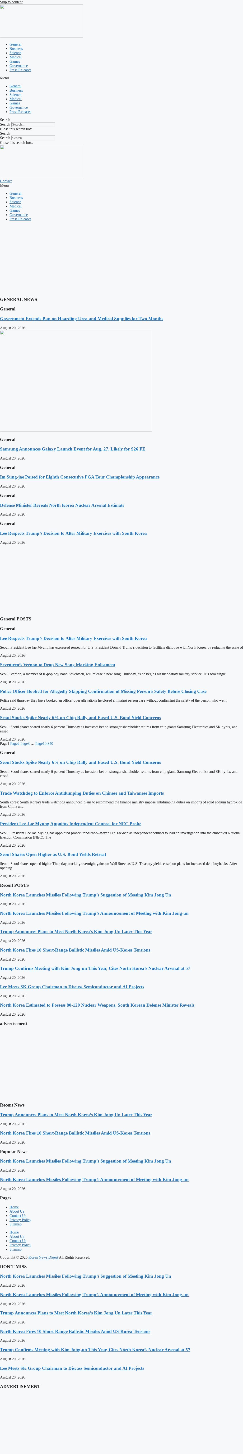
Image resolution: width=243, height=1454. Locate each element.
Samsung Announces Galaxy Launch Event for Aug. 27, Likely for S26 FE (72, 448)
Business (16, 49)
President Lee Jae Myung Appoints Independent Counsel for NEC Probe (70, 823)
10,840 (44, 743)
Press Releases (20, 70)
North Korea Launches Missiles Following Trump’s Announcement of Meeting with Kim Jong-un (94, 913)
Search (5, 124)
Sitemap (15, 1224)
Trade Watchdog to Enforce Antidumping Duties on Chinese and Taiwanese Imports (82, 793)
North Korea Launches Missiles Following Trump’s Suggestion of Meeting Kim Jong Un (85, 894)
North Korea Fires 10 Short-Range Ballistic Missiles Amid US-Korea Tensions (75, 949)
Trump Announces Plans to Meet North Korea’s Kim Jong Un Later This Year (76, 931)
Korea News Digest (43, 1257)
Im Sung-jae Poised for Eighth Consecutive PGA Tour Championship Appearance (79, 476)
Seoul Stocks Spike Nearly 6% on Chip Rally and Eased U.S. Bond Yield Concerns (80, 717)
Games (14, 61)
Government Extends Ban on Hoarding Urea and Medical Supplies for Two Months (81, 318)
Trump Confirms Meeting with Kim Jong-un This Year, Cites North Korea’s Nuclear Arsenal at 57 (95, 968)
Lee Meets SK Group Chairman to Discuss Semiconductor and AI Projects (72, 986)
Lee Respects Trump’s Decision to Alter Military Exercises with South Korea (73, 533)
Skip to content (11, 2)
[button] (121, 78)
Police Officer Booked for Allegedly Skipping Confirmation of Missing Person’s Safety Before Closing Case (103, 691)
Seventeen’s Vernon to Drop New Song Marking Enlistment (57, 664)
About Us (16, 1211)
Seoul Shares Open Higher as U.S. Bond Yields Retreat (53, 854)
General (15, 44)
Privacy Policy (20, 1220)
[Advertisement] (121, 258)
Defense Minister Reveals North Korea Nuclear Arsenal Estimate (62, 505)
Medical (15, 57)
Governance (18, 66)
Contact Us (17, 1216)
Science (15, 53)
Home (14, 1207)
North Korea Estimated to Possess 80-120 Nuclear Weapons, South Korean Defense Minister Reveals (97, 1005)
